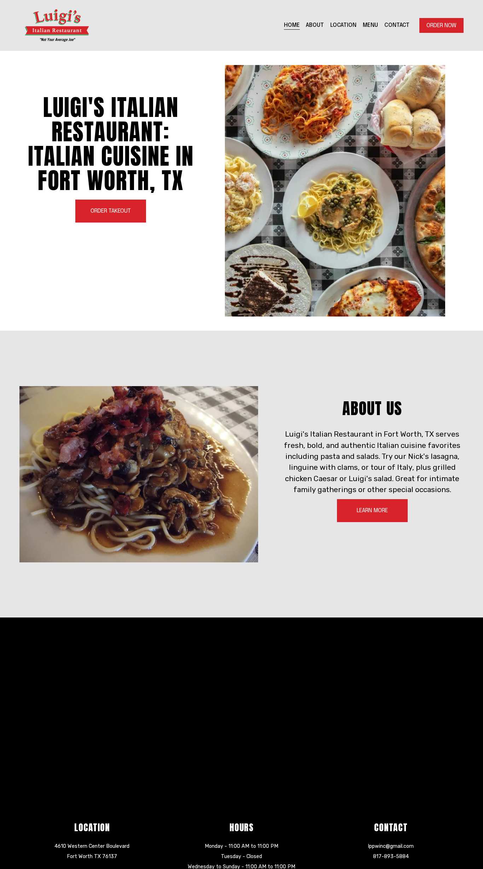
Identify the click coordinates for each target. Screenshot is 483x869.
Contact (396, 25)
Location (343, 25)
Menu (370, 25)
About (315, 25)
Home (292, 25)
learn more (372, 511)
